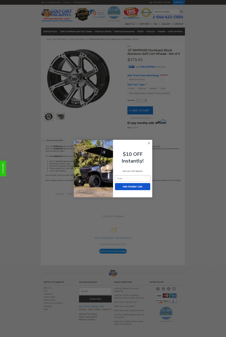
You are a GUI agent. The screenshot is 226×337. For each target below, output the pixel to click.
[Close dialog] (149, 143)
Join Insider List (132, 186)
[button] (3, 168)
